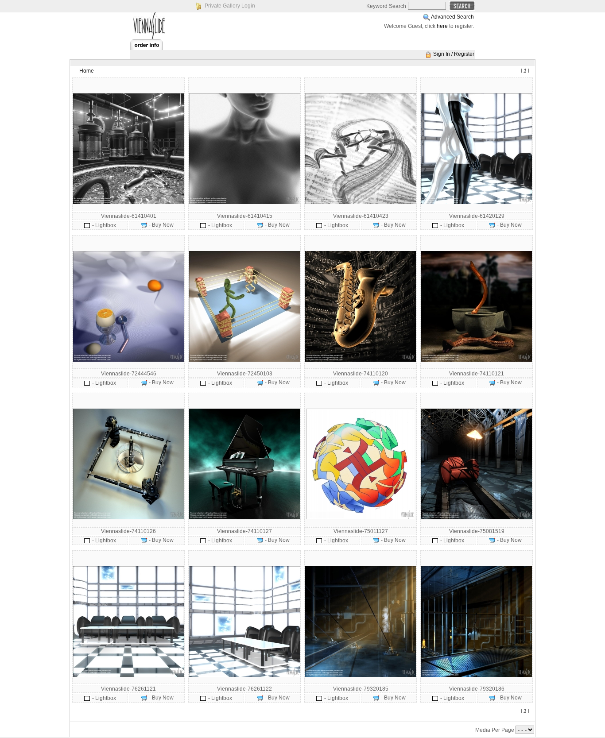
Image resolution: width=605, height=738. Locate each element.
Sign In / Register (453, 54)
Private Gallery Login (230, 6)
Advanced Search (452, 17)
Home (86, 71)
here (442, 26)
